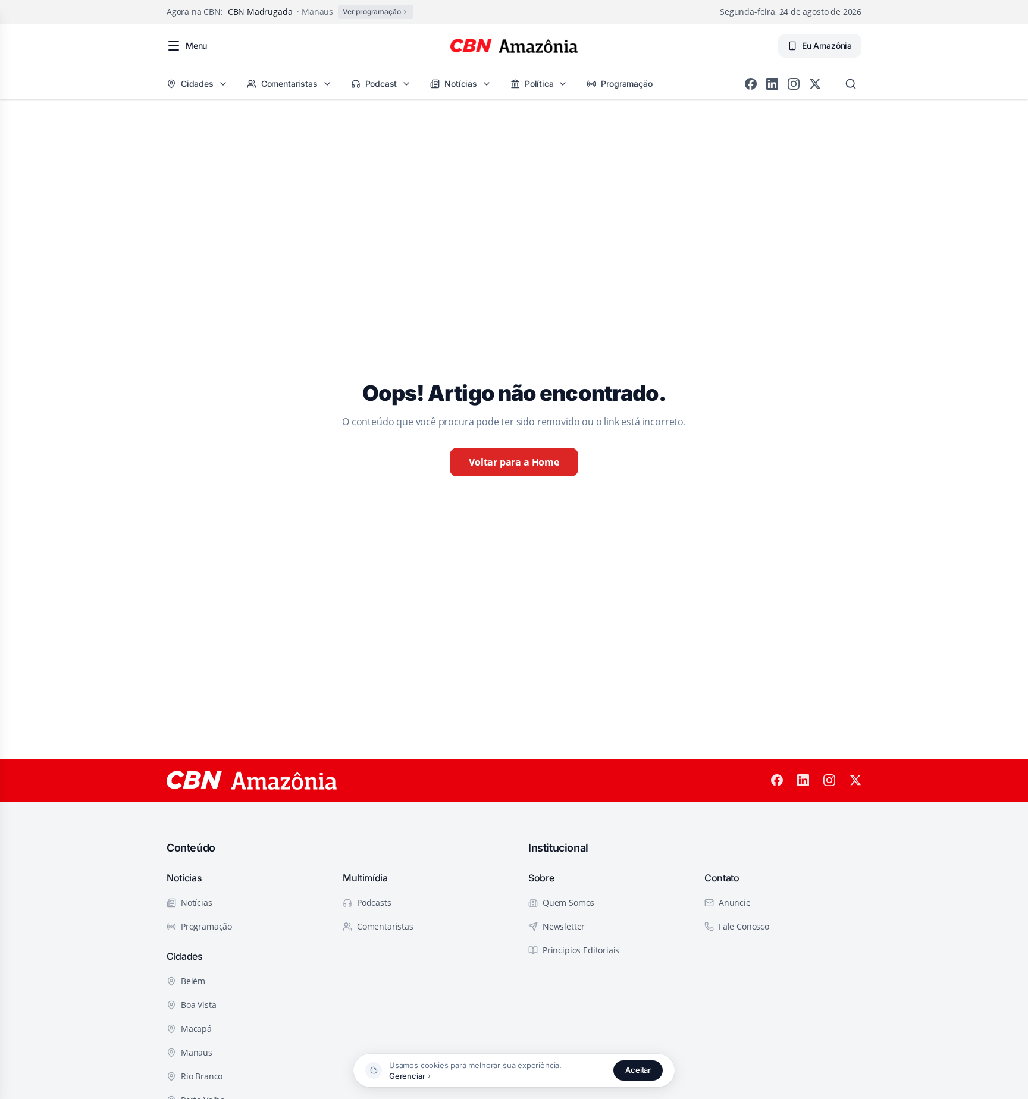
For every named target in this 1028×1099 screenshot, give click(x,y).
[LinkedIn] (772, 84)
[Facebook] (751, 84)
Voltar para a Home (514, 462)
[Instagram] (794, 84)
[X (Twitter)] (815, 84)
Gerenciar (407, 1076)
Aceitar (638, 1070)
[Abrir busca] (850, 84)
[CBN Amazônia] (514, 46)
